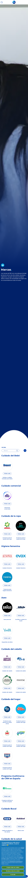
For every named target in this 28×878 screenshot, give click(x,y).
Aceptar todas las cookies (12, 867)
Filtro (25, 450)
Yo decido (12, 874)
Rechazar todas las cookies (13, 871)
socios (23, 847)
